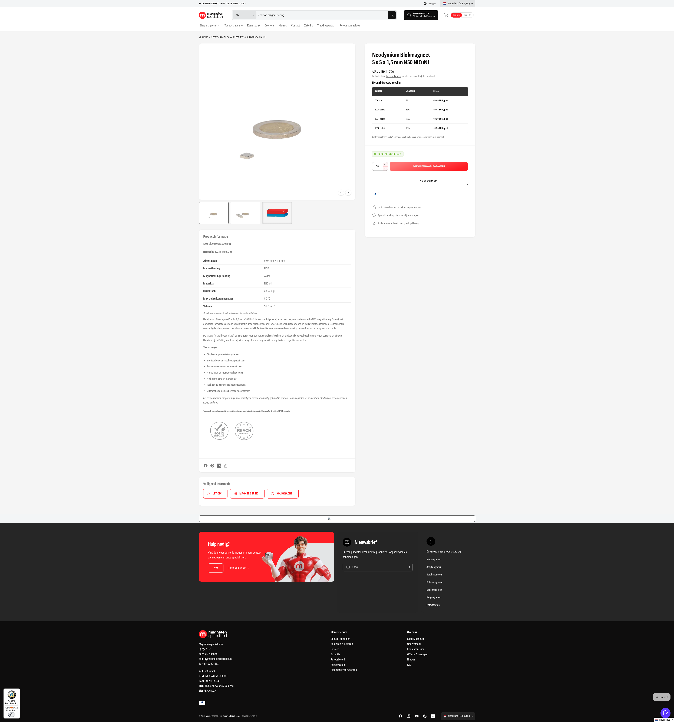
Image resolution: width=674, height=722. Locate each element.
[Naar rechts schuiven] (348, 192)
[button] (446, 15)
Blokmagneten (433, 559)
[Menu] (18, 691)
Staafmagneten (434, 574)
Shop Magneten (416, 638)
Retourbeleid (338, 659)
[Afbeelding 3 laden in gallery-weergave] (277, 213)
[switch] (11, 715)
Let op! (217, 493)
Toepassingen (232, 25)
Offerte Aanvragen (417, 654)
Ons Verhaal (414, 644)
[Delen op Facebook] (205, 465)
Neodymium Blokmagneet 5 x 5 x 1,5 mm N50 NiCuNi (238, 37)
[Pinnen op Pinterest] (212, 465)
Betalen (335, 649)
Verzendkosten (393, 76)
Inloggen (432, 3)
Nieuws (411, 659)
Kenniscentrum (415, 649)
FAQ (216, 567)
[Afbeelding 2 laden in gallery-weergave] (245, 213)
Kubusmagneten (434, 582)
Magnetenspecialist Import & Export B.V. (222, 716)
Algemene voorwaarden (344, 670)
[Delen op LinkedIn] (219, 465)
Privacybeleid (338, 664)
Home (205, 37)
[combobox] (327, 15)
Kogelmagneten (434, 589)
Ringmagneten (433, 597)
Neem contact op (237, 567)
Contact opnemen (340, 638)
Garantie (335, 654)
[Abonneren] (409, 567)
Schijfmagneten (434, 567)
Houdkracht (284, 493)
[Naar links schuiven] (341, 192)
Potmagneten (433, 605)
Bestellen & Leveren (342, 644)
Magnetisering (248, 493)
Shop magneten (208, 25)
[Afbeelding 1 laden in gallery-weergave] (214, 213)
